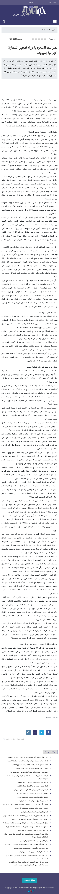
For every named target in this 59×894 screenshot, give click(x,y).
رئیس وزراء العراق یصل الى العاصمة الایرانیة (33, 801)
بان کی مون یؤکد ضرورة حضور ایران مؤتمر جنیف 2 (31, 768)
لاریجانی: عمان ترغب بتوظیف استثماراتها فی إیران (31, 808)
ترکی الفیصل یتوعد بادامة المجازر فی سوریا (34, 840)
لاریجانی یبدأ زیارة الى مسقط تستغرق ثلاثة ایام (32, 793)
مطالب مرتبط (49, 752)
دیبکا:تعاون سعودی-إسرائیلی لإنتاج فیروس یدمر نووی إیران (28, 772)
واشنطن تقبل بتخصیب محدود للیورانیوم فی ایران (32, 797)
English (55, 3)
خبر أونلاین (29, 11)
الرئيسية (52, 29)
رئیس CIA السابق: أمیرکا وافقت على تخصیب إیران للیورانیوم (28, 757)
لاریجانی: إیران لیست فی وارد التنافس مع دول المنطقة (30, 819)
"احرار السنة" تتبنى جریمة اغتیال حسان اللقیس (32, 786)
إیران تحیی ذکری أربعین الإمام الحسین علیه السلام (31, 848)
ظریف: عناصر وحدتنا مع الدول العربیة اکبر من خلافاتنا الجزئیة (27, 761)
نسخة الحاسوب (29, 880)
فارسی (49, 3)
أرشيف (31, 3)
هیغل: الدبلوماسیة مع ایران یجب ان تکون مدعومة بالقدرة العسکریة (25, 823)
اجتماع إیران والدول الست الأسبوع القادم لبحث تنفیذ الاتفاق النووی (25, 815)
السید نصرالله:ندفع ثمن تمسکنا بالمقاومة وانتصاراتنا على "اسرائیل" (26, 844)
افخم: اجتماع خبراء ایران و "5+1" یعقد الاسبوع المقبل (30, 764)
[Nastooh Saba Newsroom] (29, 891)
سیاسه (44, 29)
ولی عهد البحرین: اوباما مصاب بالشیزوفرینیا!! (33, 830)
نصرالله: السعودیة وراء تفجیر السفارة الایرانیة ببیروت (32, 50)
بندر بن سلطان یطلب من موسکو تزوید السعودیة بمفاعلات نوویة (27, 826)
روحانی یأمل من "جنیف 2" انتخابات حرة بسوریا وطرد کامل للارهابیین (25, 804)
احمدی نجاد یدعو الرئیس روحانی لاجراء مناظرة (33, 782)
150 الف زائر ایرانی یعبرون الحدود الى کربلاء (33, 852)
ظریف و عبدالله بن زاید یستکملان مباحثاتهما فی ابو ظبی (29, 790)
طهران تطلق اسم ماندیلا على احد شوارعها (34, 812)
